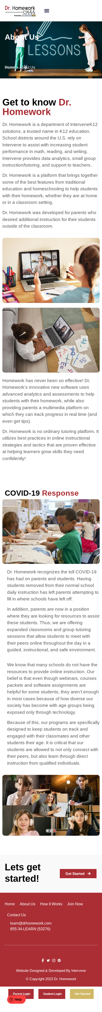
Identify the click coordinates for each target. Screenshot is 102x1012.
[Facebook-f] (42, 960)
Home (10, 904)
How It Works (51, 904)
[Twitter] (48, 960)
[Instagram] (53, 960)
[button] (47, 11)
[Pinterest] (59, 960)
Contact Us (16, 915)
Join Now (75, 904)
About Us (27, 904)
